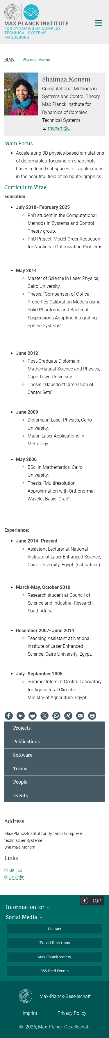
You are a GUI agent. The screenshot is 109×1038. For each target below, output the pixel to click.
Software (22, 755)
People (20, 782)
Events (20, 795)
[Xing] (68, 715)
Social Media (22, 917)
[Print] (92, 715)
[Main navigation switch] (98, 23)
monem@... (60, 128)
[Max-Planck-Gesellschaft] (29, 996)
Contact (54, 929)
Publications (26, 741)
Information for (26, 907)
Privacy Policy (72, 1013)
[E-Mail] (80, 715)
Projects (22, 728)
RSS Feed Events (54, 971)
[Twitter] (44, 715)
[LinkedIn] (20, 715)
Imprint (30, 1013)
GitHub (15, 870)
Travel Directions (55, 943)
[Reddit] (32, 715)
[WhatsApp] (56, 715)
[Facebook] (8, 715)
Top (96, 901)
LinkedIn (16, 877)
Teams (20, 768)
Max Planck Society (54, 957)
